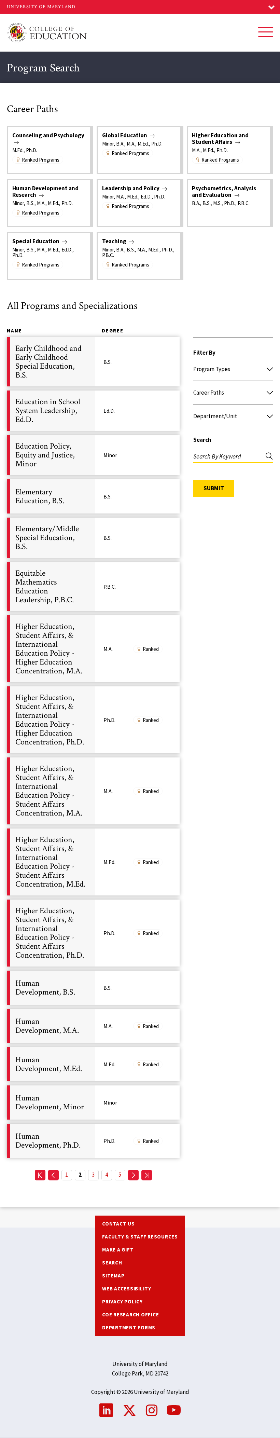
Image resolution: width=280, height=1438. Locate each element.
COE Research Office (130, 1314)
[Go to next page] (133, 1175)
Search (202, 439)
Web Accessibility (126, 1288)
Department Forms (128, 1327)
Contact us (118, 1223)
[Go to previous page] (53, 1175)
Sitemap (113, 1275)
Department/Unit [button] (215, 416)
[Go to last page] (146, 1175)
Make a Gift (118, 1249)
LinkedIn (106, 1410)
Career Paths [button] (208, 392)
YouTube (174, 1410)
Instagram (151, 1410)
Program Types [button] (211, 369)
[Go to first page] (40, 1175)
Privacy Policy (122, 1301)
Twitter (129, 1410)
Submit (214, 488)
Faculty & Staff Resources (140, 1236)
